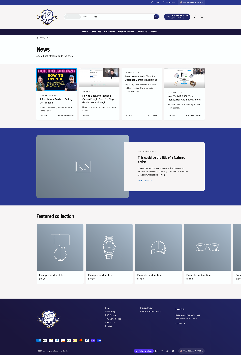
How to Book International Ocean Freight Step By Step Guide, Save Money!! (98, 99)
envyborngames (47, 351)
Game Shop (110, 311)
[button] (202, 17)
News (48, 38)
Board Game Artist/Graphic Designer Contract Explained (141, 78)
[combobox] (120, 17)
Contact (157, 2)
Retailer (108, 326)
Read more (143, 180)
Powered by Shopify (61, 351)
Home (41, 38)
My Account (170, 2)
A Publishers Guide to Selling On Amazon (56, 101)
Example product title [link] (51, 275)
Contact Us (110, 322)
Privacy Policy (146, 308)
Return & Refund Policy (150, 311)
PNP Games (110, 315)
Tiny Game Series (113, 319)
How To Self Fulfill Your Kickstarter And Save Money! (184, 98)
